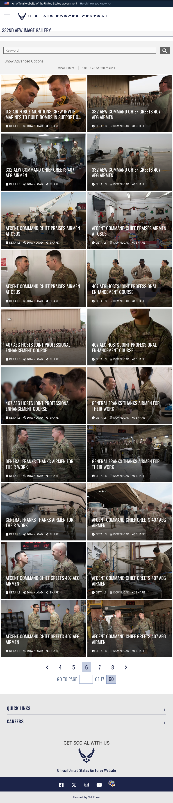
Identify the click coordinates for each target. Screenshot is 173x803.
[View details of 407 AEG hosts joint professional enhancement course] (129, 278)
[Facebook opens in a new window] (61, 785)
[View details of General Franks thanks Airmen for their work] (129, 395)
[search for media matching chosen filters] (165, 50)
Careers (15, 721)
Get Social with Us (86, 743)
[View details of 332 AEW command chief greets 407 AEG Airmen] (129, 103)
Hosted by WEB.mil (86, 797)
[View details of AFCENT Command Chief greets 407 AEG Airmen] (129, 511)
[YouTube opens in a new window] (99, 785)
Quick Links (18, 708)
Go (111, 679)
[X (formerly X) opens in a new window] (74, 785)
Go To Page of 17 (80, 679)
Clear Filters (66, 68)
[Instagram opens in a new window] (86, 785)
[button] (96, 3)
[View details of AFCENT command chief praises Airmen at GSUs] (43, 220)
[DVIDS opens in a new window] (111, 783)
